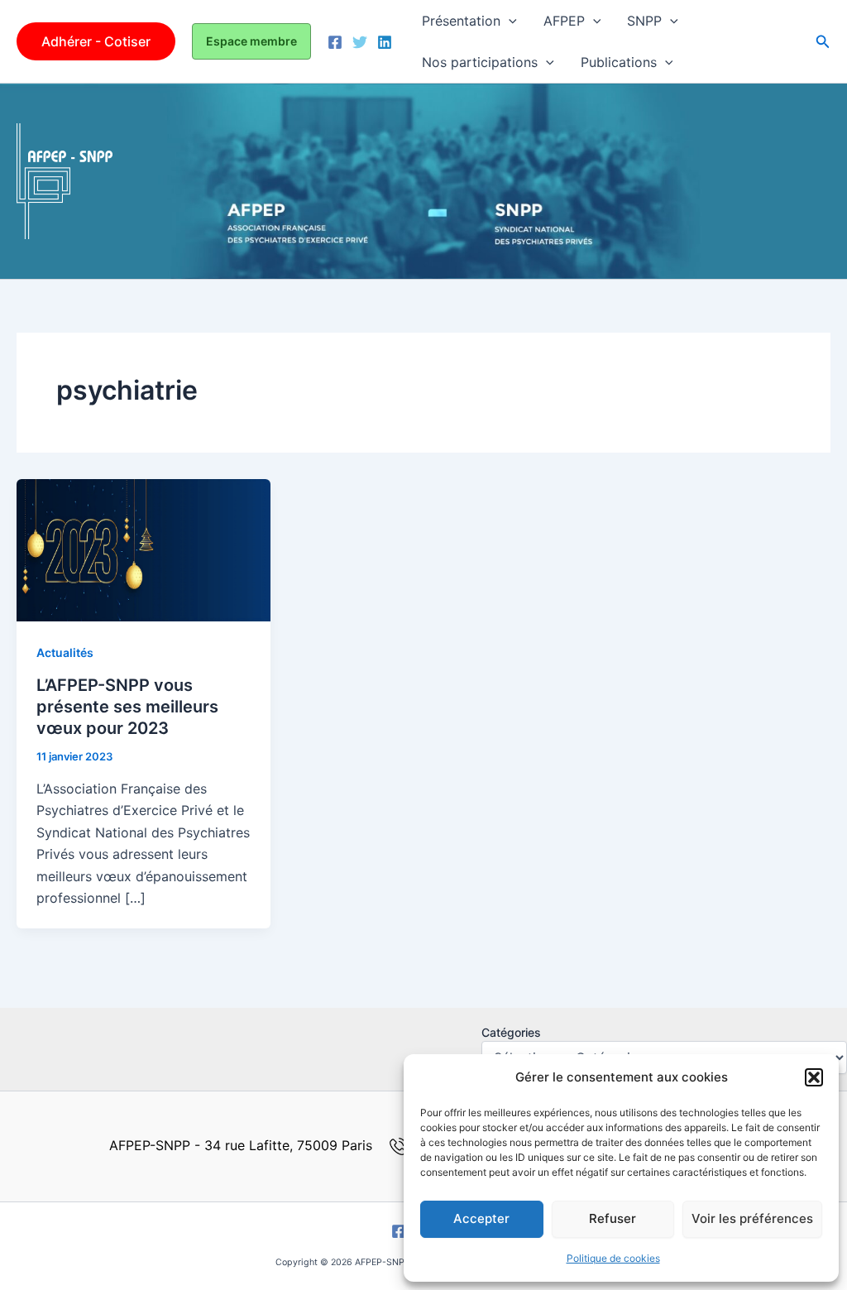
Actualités (64, 652)
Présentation (461, 20)
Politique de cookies (613, 1258)
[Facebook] (335, 42)
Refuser (612, 1218)
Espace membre (251, 41)
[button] (814, 1077)
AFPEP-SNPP (194, 181)
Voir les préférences (752, 1218)
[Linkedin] (384, 42)
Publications (619, 62)
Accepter (481, 1218)
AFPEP (564, 20)
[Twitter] (359, 42)
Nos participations (480, 62)
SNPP (644, 20)
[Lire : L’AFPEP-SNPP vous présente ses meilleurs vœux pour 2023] (143, 548)
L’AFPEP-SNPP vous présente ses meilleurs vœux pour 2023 (127, 706)
